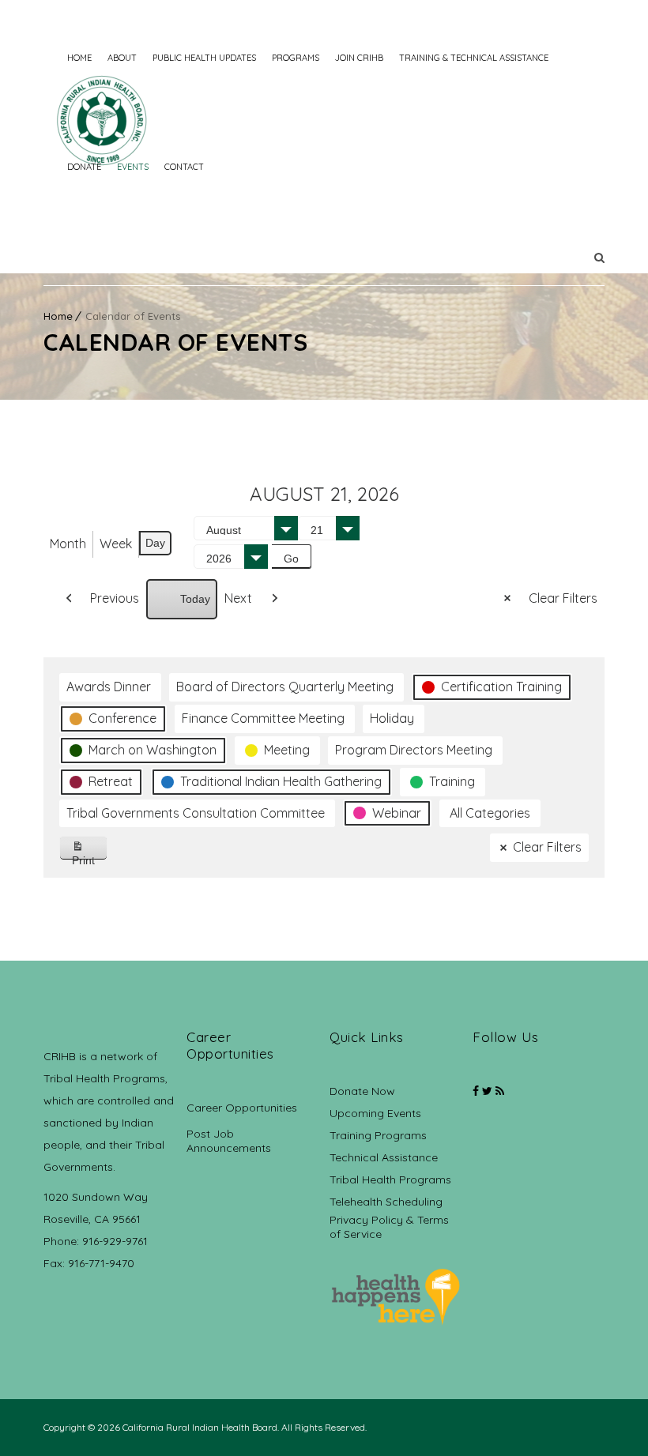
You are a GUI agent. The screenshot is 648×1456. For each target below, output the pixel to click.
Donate (84, 166)
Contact (184, 166)
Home (79, 57)
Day (155, 542)
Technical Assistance (384, 1157)
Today (195, 599)
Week (116, 543)
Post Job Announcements (228, 1141)
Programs (295, 57)
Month (68, 543)
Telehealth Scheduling (386, 1202)
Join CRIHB (359, 57)
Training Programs (378, 1135)
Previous (114, 598)
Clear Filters (563, 598)
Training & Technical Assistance (473, 57)
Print (89, 856)
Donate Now (362, 1091)
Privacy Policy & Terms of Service (389, 1227)
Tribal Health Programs (390, 1179)
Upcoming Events (375, 1113)
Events (133, 166)
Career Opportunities (241, 1107)
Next (238, 598)
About (122, 57)
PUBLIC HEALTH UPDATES (204, 57)
